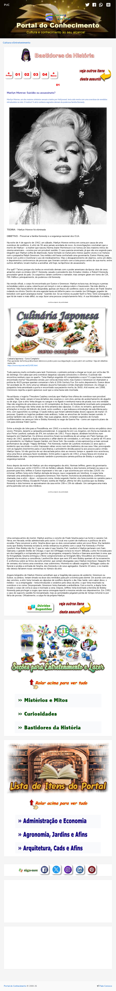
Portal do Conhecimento (15, 986)
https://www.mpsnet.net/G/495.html (22, 365)
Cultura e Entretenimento (16, 42)
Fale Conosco (106, 986)
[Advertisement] (58, 517)
